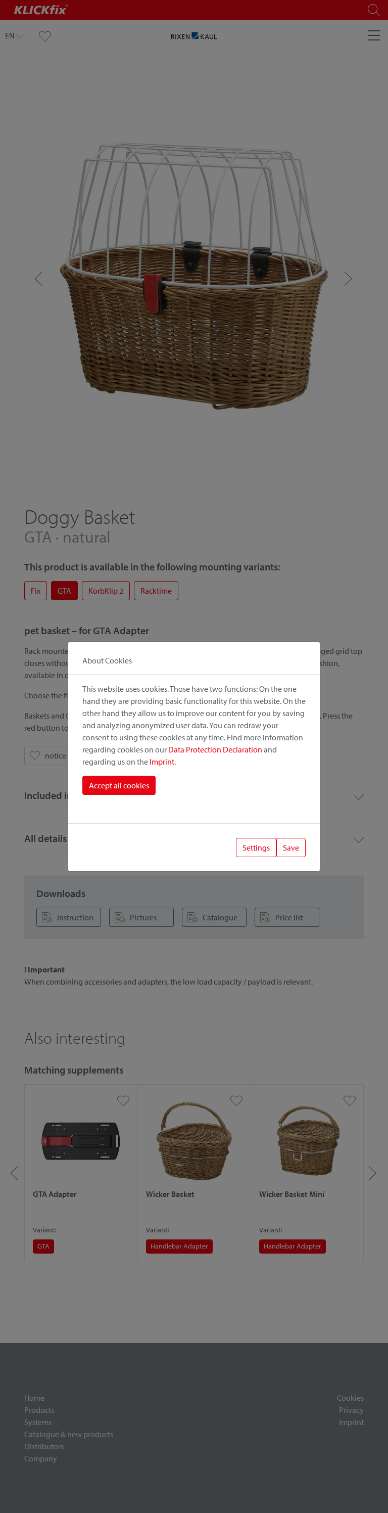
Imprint (162, 762)
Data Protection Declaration (215, 749)
